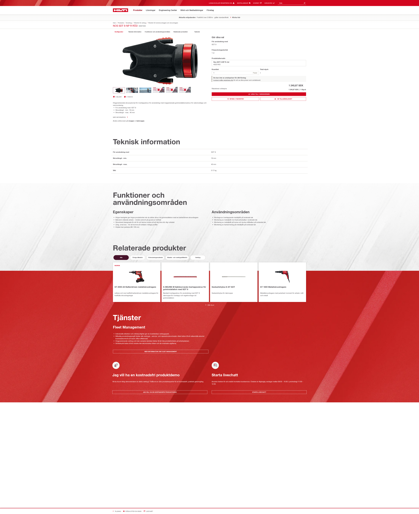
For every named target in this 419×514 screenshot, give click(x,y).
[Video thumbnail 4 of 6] (159, 90)
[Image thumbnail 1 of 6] (119, 90)
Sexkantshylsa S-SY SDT (223, 287)
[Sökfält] (305, 3)
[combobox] (292, 3)
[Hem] (120, 10)
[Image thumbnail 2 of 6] (132, 90)
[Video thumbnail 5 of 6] (172, 90)
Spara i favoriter (237, 99)
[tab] (119, 32)
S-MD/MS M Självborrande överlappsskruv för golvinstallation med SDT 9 (184, 288)
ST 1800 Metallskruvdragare (273, 287)
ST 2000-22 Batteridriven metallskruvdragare (135, 287)
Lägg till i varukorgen (260, 94)
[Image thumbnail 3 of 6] (145, 90)
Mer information (119, 117)
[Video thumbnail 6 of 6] (185, 90)
